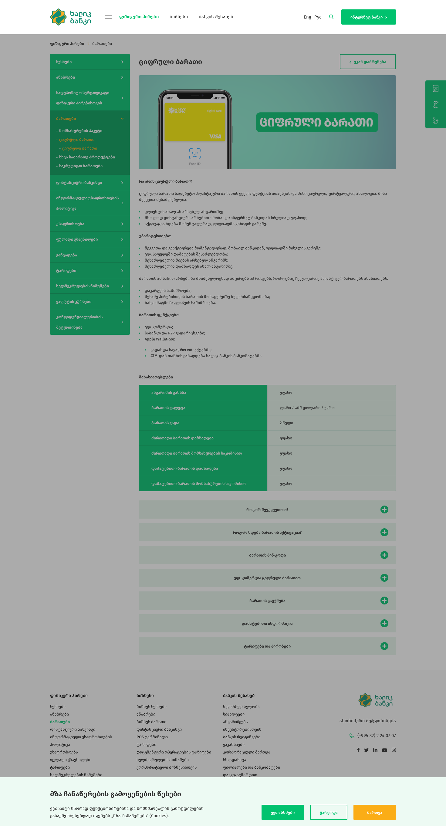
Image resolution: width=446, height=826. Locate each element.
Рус (317, 17)
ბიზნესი (179, 16)
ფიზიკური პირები (139, 16)
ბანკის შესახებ (216, 16)
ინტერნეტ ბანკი (366, 17)
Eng (307, 17)
